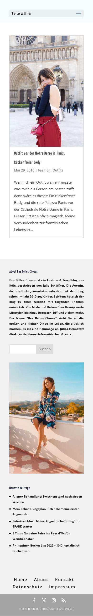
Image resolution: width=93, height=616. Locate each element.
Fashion (44, 170)
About (41, 579)
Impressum (62, 586)
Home (20, 579)
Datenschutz (27, 586)
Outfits (57, 170)
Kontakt (64, 579)
